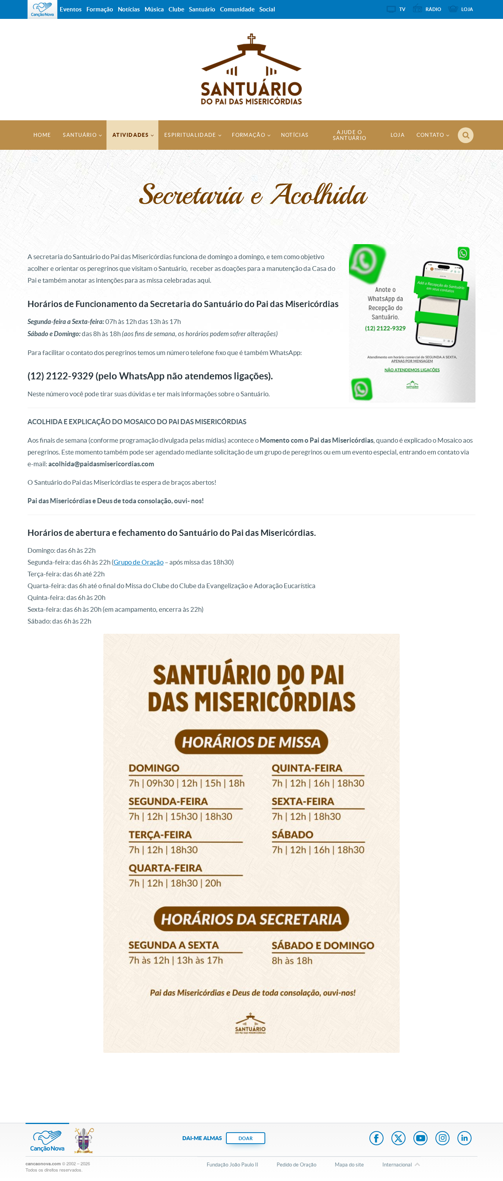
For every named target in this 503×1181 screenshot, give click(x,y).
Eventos (71, 9)
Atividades (130, 135)
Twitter (398, 1139)
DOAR (246, 1138)
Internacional (397, 1165)
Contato (430, 135)
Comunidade (237, 9)
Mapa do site (349, 1165)
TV (402, 9)
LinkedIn (464, 1139)
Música (154, 9)
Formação (248, 135)
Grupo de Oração (138, 562)
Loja (398, 135)
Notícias (294, 135)
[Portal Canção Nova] (42, 9)
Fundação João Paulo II (232, 1165)
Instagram (442, 1139)
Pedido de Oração (296, 1165)
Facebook (376, 1139)
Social (267, 9)
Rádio (433, 9)
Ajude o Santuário (350, 135)
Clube (176, 9)
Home (42, 135)
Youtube (420, 1139)
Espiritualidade (190, 135)
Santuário (80, 135)
